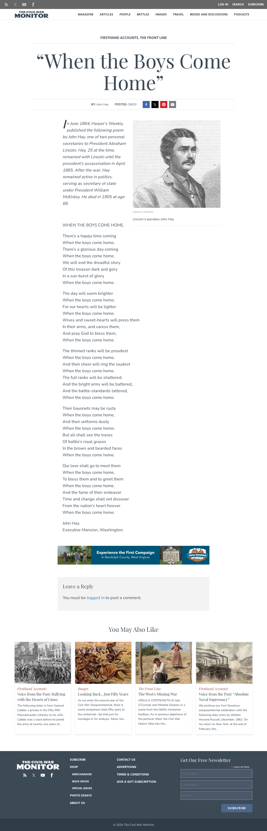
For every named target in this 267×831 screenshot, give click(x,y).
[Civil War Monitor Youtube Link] (24, 4)
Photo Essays (81, 795)
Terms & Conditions (133, 774)
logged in (96, 598)
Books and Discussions (209, 14)
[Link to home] (38, 765)
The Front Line (153, 37)
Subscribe (256, 4)
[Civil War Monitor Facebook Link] (33, 4)
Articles (106, 14)
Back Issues (80, 781)
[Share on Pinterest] (163, 104)
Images (161, 14)
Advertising (126, 767)
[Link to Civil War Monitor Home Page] (32, 14)
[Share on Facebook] (146, 104)
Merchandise (82, 774)
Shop (74, 767)
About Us (77, 803)
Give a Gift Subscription (136, 782)
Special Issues (82, 788)
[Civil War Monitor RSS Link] (6, 4)
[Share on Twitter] (155, 104)
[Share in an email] (172, 104)
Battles (143, 14)
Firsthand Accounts (119, 37)
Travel (178, 14)
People (125, 14)
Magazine (85, 14)
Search (238, 4)
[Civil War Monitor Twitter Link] (15, 4)
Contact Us (126, 759)
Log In (223, 4)
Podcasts (241, 14)
